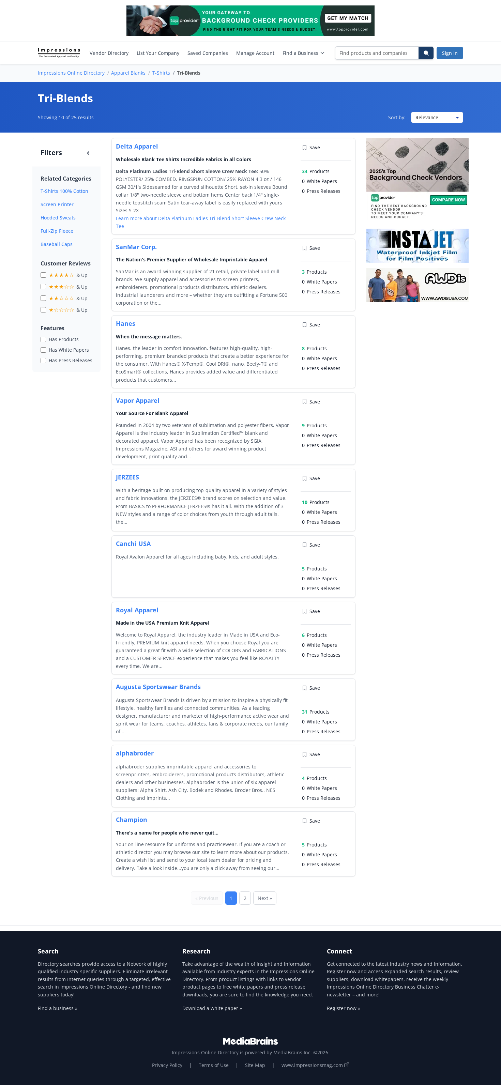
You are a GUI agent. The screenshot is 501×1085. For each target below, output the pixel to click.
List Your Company (158, 53)
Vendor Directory (109, 53)
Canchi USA (133, 543)
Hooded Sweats (58, 217)
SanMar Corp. (136, 247)
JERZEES (127, 477)
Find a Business (300, 53)
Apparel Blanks (128, 73)
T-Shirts (161, 73)
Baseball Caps (57, 244)
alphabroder (135, 753)
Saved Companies (207, 53)
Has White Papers (69, 350)
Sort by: (397, 117)
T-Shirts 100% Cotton (64, 191)
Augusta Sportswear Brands (158, 687)
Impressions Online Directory (71, 73)
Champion (131, 819)
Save (314, 147)
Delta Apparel (137, 146)
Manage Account (255, 53)
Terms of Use (214, 1065)
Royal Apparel (137, 610)
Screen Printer (57, 204)
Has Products (64, 339)
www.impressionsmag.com (313, 1065)
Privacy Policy (167, 1065)
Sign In (450, 53)
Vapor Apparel (138, 400)
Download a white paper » (212, 1008)
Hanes (125, 323)
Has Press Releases (70, 360)
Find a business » (57, 1008)
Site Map (255, 1065)
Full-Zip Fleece (57, 231)
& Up (68, 275)
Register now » (343, 1008)
